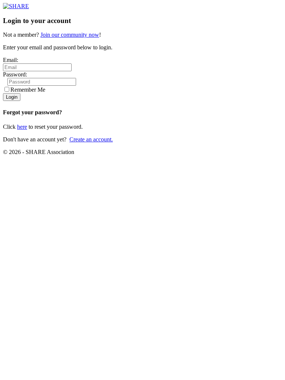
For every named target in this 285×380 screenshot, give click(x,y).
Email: (10, 60)
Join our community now (69, 35)
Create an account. (91, 139)
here (22, 127)
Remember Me (27, 89)
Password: (15, 74)
